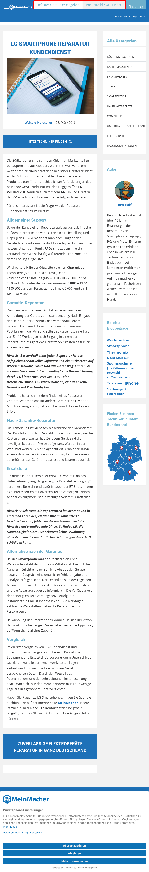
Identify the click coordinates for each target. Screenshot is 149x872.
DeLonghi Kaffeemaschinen (118, 375)
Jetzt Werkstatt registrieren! (130, 16)
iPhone (132, 383)
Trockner (115, 383)
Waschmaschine (118, 340)
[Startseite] (21, 6)
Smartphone (118, 346)
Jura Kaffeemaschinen (121, 368)
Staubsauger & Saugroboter (117, 391)
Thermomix (117, 352)
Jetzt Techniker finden (47, 141)
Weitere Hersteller (38, 122)
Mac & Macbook (118, 358)
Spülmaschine (119, 363)
